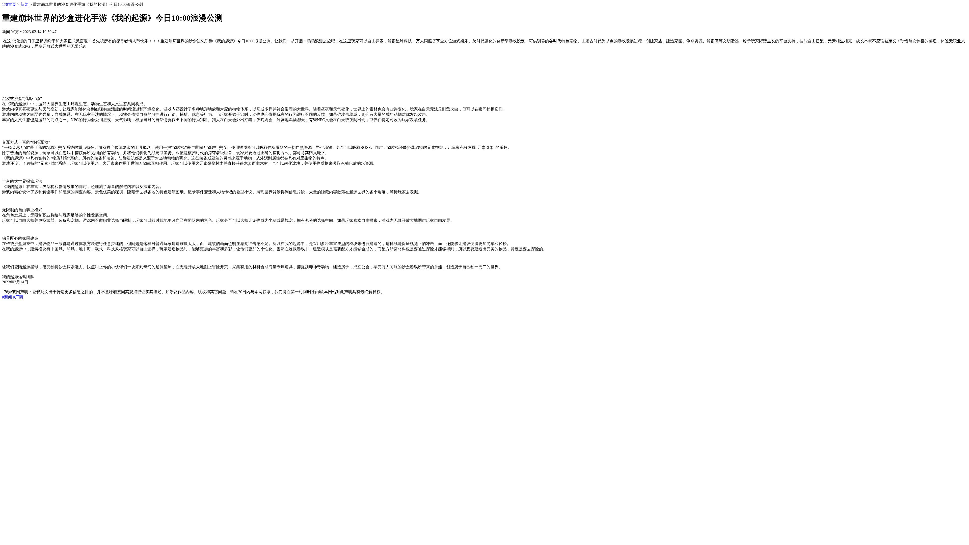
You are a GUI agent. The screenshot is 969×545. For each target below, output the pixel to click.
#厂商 (18, 297)
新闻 (24, 4)
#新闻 (7, 297)
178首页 (9, 4)
